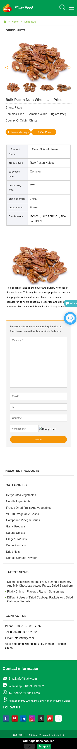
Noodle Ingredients (18, 501)
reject (29, 746)
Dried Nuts (30, 21)
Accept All (44, 746)
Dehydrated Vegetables (21, 495)
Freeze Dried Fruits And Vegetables (28, 507)
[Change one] (47, 429)
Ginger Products (16, 539)
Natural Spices (15, 532)
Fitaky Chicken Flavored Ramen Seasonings (35, 591)
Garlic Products (16, 526)
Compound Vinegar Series (23, 520)
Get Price (45, 132)
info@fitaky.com (24, 638)
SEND (38, 439)
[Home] (5, 21)
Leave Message (19, 132)
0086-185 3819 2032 (28, 626)
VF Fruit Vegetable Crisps (22, 514)
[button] (70, 66)
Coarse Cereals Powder (21, 557)
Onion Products (16, 545)
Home (15, 21)
